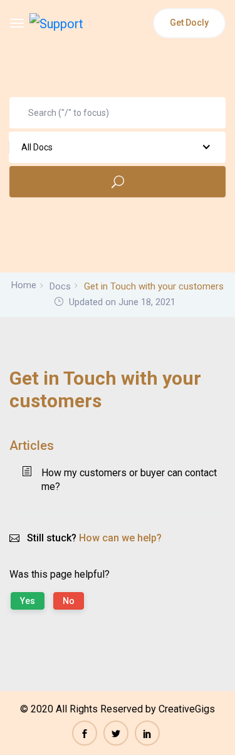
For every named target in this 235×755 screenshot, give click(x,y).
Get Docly (189, 23)
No (69, 601)
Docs (60, 286)
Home (23, 285)
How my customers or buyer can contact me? (129, 479)
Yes (27, 601)
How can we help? (120, 538)
